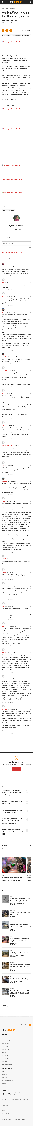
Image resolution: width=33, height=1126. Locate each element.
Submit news (5, 1077)
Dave (3, 267)
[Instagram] (14, 1093)
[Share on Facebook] (3, 30)
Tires (10, 922)
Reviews (11, 950)
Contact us (4, 1074)
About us (4, 1071)
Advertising (4, 1086)
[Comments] (23, 30)
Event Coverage (6, 1040)
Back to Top (24, 1024)
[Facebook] (3, 1093)
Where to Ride (5, 1055)
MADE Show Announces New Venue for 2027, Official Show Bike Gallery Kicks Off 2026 (20, 967)
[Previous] (27, 845)
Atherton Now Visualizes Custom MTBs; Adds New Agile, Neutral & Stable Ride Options (20, 993)
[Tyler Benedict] (16, 219)
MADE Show (12, 962)
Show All (4, 1005)
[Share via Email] (10, 30)
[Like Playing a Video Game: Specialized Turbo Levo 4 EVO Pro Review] (5, 953)
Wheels (11, 896)
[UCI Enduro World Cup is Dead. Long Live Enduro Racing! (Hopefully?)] (5, 979)
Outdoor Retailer (12, 910)
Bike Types (4, 1037)
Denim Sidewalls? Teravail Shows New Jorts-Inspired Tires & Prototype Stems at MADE (12, 832)
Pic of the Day (5, 1049)
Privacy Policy (5, 1105)
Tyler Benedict (12, 20)
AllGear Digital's (14, 1099)
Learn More (21, 37)
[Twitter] (8, 1093)
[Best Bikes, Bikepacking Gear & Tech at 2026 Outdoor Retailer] (5, 913)
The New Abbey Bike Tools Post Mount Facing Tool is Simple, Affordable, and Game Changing (11, 792)
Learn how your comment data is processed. (16, 251)
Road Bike (4, 1061)
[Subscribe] (20, 1093)
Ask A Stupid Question (7, 1080)
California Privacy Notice (7, 1107)
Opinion (11, 976)
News (3, 875)
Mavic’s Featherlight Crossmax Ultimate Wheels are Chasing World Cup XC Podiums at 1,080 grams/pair (12, 821)
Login (29, 237)
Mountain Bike (12, 988)
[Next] (30, 845)
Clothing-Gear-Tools (8, 210)
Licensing (4, 1110)
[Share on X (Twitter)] (6, 30)
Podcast (4, 1083)
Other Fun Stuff (5, 1046)
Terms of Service (5, 1113)
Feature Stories (5, 1043)
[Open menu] (2, 2)
